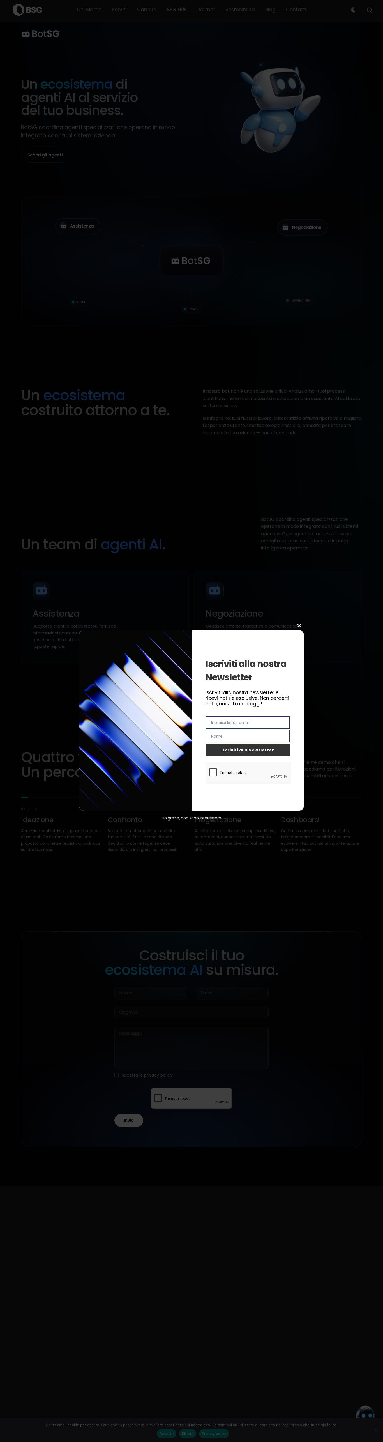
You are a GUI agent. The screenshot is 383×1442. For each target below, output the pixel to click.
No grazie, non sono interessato (191, 818)
